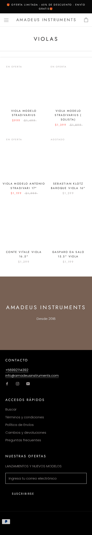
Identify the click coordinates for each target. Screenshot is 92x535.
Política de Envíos (19, 424)
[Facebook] (7, 384)
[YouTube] (28, 384)
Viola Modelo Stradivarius (24, 113)
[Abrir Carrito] (86, 20)
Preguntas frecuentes (23, 440)
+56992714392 (16, 370)
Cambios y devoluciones (25, 432)
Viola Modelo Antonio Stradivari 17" (24, 186)
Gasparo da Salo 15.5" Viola (68, 254)
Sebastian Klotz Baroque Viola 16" (68, 186)
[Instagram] (17, 384)
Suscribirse (23, 494)
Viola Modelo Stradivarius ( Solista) (68, 115)
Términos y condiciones (24, 417)
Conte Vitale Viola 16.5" (24, 254)
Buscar (11, 409)
